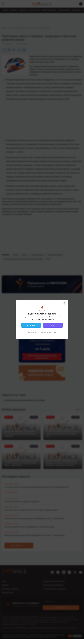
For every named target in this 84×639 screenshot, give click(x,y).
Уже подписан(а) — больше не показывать (42, 332)
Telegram (33, 325)
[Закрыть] (64, 303)
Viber (54, 325)
